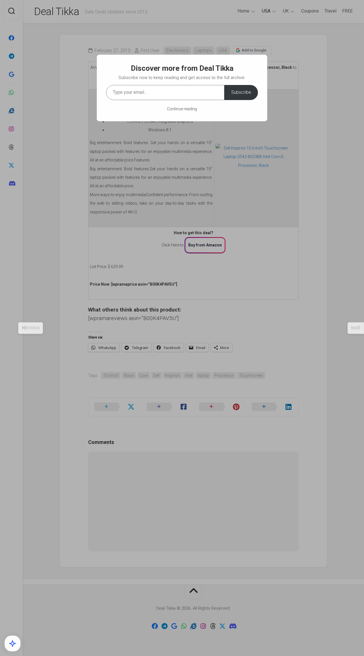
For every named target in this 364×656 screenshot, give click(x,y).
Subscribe (241, 92)
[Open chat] (12, 643)
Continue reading (182, 109)
